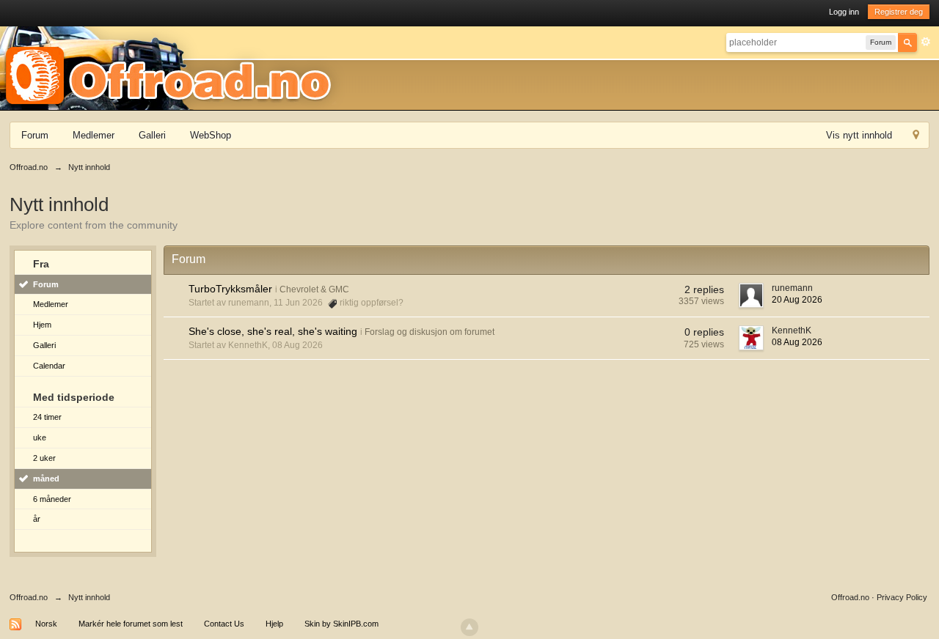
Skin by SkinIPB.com (341, 623)
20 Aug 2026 (797, 300)
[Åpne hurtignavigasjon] (916, 136)
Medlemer (93, 135)
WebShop (210, 135)
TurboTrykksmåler (230, 289)
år (36, 518)
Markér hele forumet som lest (130, 623)
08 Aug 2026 (797, 342)
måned (46, 478)
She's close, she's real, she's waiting (273, 331)
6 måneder (52, 499)
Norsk (46, 623)
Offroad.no (29, 597)
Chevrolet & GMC (314, 289)
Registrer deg (898, 11)
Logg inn (844, 11)
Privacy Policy (902, 597)
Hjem (42, 324)
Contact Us (224, 623)
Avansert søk (926, 42)
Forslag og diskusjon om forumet (429, 332)
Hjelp (274, 623)
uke (39, 437)
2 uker (44, 458)
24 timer (47, 417)
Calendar (49, 365)
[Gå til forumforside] (173, 67)
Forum (34, 135)
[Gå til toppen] (469, 627)
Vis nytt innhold (859, 135)
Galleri (152, 135)
